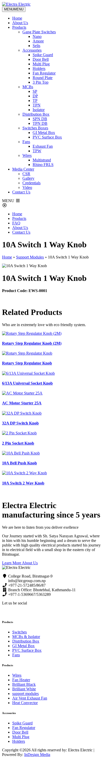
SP (35, 91)
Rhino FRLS (43, 164)
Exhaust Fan (43, 146)
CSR (26, 174)
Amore (38, 41)
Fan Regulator (44, 73)
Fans (26, 142)
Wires (27, 155)
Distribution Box (35, 114)
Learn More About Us (20, 563)
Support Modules (30, 257)
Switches (19, 632)
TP (35, 100)
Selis (36, 45)
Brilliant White (24, 689)
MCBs (27, 87)
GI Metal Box (44, 132)
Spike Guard (43, 55)
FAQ (16, 223)
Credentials (31, 183)
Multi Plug (41, 64)
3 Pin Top (40, 82)
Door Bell (41, 59)
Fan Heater (21, 680)
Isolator (39, 110)
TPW (37, 151)
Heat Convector (25, 703)
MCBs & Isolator (26, 636)
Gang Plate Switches (39, 32)
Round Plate (42, 77)
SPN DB (40, 119)
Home (17, 18)
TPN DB (40, 123)
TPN (37, 105)
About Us (20, 23)
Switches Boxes (35, 128)
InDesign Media (37, 754)
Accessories (32, 50)
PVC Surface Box (47, 137)
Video (27, 187)
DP (35, 96)
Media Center (23, 169)
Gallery (28, 178)
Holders (39, 68)
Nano (37, 36)
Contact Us (21, 192)
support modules (25, 693)
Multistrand (42, 160)
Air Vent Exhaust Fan (29, 698)
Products (19, 27)
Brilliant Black (24, 684)
